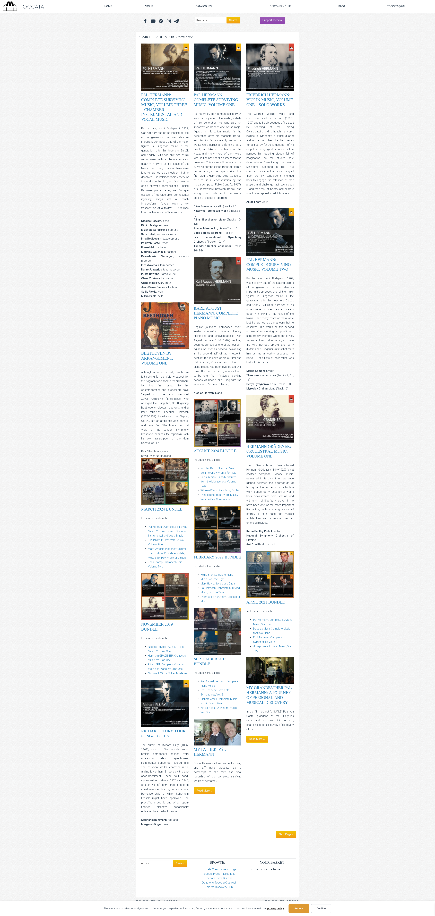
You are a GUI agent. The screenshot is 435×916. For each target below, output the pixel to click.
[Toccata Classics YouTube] (153, 21)
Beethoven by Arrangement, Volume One (157, 358)
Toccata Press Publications (219, 873)
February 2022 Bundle (217, 557)
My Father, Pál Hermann (210, 752)
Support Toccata (272, 20)
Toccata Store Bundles (218, 878)
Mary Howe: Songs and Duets (218, 583)
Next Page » (286, 834)
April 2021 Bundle (265, 602)
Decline (321, 908)
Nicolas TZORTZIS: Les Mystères (167, 673)
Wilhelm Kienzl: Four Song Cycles (220, 490)
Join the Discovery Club (219, 887)
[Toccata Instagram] (169, 21)
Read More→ (257, 739)
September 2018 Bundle (210, 661)
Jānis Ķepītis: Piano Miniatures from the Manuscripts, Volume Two (218, 482)
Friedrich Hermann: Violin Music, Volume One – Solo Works (269, 99)
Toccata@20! (396, 6)
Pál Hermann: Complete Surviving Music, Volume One (216, 99)
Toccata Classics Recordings (218, 869)
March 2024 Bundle (161, 509)
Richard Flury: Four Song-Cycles (163, 733)
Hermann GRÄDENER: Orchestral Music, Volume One (268, 451)
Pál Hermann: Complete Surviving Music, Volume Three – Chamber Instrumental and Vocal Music (164, 107)
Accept (298, 908)
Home (108, 6)
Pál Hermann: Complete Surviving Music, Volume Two (268, 264)
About (149, 6)
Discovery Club (280, 6)
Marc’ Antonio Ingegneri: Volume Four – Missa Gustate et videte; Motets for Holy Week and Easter (167, 553)
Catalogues (204, 6)
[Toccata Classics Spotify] (161, 21)
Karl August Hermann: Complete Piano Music (216, 313)
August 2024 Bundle (215, 450)
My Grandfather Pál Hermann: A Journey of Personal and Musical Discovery (269, 695)
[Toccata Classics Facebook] (145, 21)
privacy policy (275, 908)
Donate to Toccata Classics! (219, 882)
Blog (341, 6)
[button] (176, 21)
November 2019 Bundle (157, 626)
